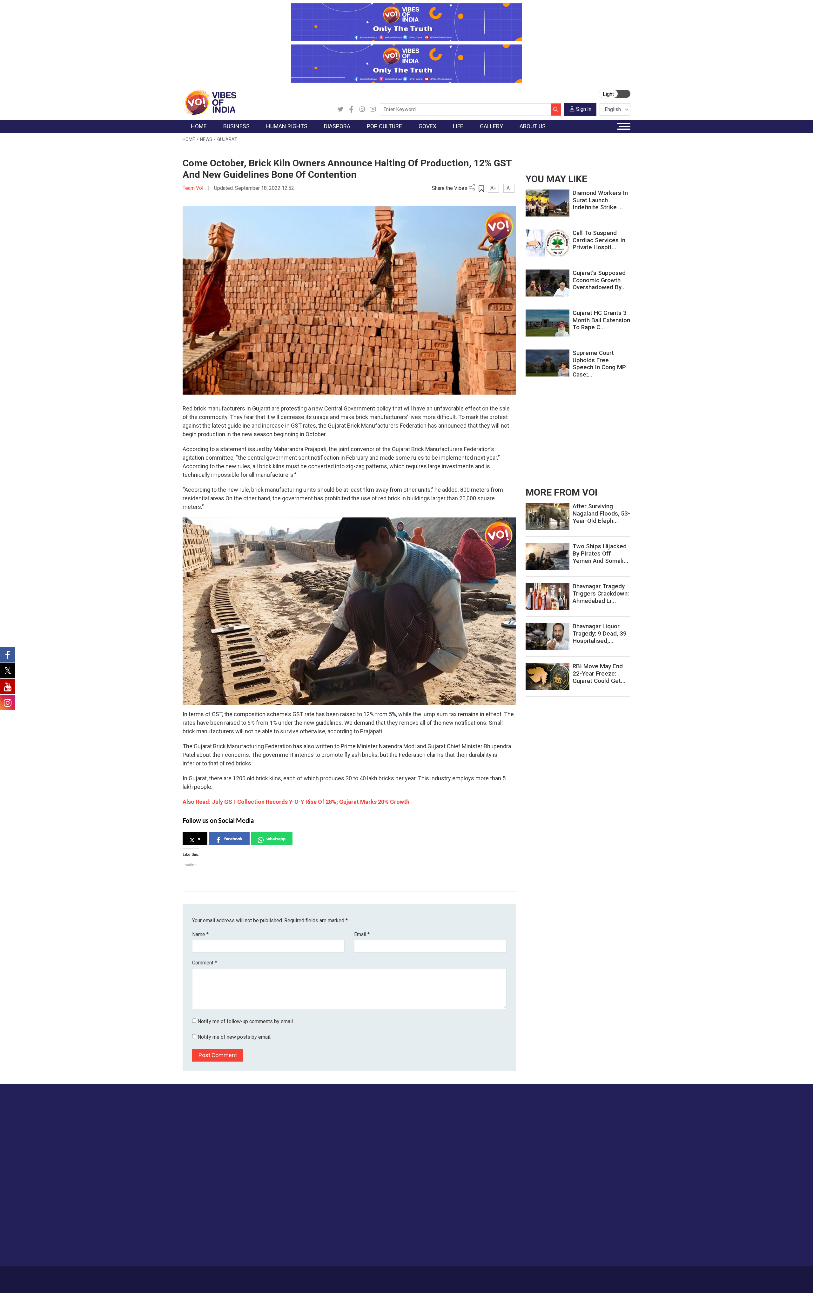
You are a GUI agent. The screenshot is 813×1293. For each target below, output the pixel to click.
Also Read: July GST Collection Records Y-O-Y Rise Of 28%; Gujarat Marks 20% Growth (296, 801)
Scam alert (572, 1173)
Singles (487, 1205)
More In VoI (567, 1149)
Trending (198, 1157)
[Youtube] (373, 109)
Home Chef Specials (442, 1157)
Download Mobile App (594, 1279)
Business (238, 1149)
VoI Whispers (390, 1165)
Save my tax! (248, 1189)
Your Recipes (435, 1173)
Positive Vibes (203, 1205)
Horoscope (492, 1157)
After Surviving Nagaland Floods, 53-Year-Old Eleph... (601, 513)
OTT (352, 1173)
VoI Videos (536, 1173)
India (240, 1157)
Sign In (583, 109)
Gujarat (227, 139)
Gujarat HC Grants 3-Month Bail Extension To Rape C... (601, 320)
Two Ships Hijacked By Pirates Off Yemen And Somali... (600, 553)
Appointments (391, 1181)
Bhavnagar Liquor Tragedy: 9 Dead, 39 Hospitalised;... (600, 633)
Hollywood (359, 1165)
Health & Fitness (497, 1220)
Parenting (490, 1189)
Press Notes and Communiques (594, 1165)
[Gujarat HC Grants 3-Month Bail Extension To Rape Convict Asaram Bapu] (547, 323)
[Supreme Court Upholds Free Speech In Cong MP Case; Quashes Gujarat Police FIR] (547, 363)
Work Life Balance (499, 1213)
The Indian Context (208, 1173)
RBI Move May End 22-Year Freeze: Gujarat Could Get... (599, 673)
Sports (487, 1236)
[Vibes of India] (209, 102)
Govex (377, 1149)
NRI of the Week (323, 1173)
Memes (532, 1189)
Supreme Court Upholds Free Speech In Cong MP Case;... (599, 363)
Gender (487, 1173)
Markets (243, 1181)
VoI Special (200, 1197)
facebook (233, 838)
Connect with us (593, 1116)
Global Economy (252, 1173)
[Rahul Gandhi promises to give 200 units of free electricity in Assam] (547, 516)
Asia (310, 1165)
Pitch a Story (574, 1181)
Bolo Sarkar (388, 1173)
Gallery (525, 1149)
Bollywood (358, 1157)
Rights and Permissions (586, 1213)
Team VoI (194, 188)
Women (488, 1165)
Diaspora (309, 1149)
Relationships (494, 1181)
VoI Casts (534, 1181)
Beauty (487, 1244)
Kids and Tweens (498, 1228)
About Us (233, 1276)
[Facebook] (351, 109)
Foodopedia (428, 1149)
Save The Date (539, 1157)
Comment (204, 963)
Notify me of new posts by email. (234, 1037)
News (206, 139)
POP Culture (355, 1149)
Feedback (290, 1276)
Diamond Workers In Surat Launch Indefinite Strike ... (600, 200)
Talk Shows (536, 1165)
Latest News (202, 1165)
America (314, 1157)
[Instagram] (362, 109)
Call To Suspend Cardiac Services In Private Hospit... (599, 240)
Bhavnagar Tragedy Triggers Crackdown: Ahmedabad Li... (601, 593)
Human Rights (284, 1149)
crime (195, 1189)
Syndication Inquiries (582, 1197)
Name (200, 934)
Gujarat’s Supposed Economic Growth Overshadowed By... (599, 280)
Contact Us (261, 1276)
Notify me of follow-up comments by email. (246, 1021)
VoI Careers (573, 1205)
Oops (566, 1189)
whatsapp (276, 838)
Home (189, 139)
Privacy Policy (321, 1276)
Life (478, 1149)
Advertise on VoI (578, 1157)
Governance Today (395, 1157)
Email (362, 934)
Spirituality (490, 1252)
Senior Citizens (496, 1197)
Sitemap (351, 1276)
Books (354, 1181)
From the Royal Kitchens (447, 1165)
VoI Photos (536, 1197)
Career (209, 1276)
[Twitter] (340, 109)
